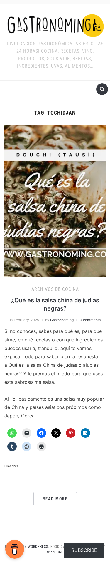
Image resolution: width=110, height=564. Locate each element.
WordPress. (38, 547)
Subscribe (84, 550)
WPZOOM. (55, 552)
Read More (55, 498)
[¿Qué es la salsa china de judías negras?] (55, 200)
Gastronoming (62, 320)
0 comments (90, 320)
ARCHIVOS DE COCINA (55, 289)
